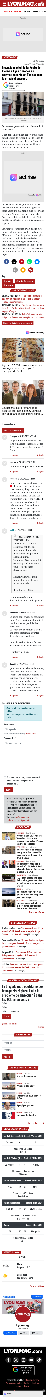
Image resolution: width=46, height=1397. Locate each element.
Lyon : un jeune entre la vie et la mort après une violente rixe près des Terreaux (30, 905)
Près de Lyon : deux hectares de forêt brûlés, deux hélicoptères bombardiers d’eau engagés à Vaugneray (23, 308)
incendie (9, 285)
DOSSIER (19, 1073)
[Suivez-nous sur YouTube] (30, 1361)
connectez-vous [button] (31, 733)
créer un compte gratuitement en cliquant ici (18, 819)
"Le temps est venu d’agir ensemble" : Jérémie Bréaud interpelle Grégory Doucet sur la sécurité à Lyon (30, 867)
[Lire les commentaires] (30, 270)
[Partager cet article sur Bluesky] (37, 261)
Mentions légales (32, 1379)
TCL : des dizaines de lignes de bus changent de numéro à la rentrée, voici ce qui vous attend (30, 881)
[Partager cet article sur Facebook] (6, 261)
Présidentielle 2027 (25, 1085)
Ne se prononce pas (11, 1011)
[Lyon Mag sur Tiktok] (38, 1361)
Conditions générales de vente (28, 1384)
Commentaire (10, 738)
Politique (20, 833)
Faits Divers (20, 847)
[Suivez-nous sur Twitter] (15, 1361)
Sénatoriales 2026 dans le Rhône (28, 1097)
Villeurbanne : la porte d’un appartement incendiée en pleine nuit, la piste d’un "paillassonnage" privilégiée (22, 298)
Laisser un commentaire (13, 430)
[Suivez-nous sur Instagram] (23, 1361)
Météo (18, 889)
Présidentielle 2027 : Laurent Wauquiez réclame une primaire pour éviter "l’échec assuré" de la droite (29, 839)
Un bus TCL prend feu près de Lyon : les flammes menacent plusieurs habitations (23, 316)
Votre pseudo (9, 724)
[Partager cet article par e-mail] (23, 270)
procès (8, 281)
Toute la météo (36, 1286)
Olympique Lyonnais (25, 1105)
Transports (21, 875)
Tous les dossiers (35, 1123)
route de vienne (25, 281)
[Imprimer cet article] (15, 270)
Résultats (41, 1027)
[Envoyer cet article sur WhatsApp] (29, 261)
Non (5, 1007)
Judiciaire (9, 57)
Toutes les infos (35, 912)
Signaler (41, 455)
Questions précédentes (9, 1024)
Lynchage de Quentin (26, 1115)
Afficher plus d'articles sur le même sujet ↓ (17, 323)
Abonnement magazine (12, 11)
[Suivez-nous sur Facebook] (23, 1315)
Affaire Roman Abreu (26, 1076)
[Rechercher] (41, 4)
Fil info (27, 11)
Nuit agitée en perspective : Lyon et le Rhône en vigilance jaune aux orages (29, 894)
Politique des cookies (14, 1383)
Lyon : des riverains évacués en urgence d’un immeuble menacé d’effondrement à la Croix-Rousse (29, 853)
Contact (27, 1383)
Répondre (14, 455)
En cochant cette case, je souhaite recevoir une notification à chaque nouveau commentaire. (24, 780)
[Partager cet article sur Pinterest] (21, 261)
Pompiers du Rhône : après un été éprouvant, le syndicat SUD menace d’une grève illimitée (21, 955)
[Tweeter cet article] (14, 261)
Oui (5, 1003)
